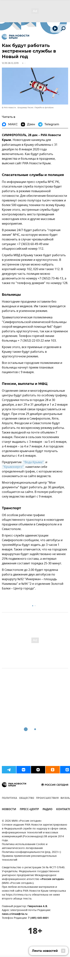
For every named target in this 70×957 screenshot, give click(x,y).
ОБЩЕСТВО (26, 798)
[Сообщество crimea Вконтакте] (23, 769)
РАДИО (47, 810)
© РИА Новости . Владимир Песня (17, 107)
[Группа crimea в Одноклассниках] (53, 769)
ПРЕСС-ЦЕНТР (29, 810)
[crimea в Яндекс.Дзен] (38, 769)
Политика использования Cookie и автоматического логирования (24, 846)
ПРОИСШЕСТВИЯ (47, 798)
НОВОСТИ (9, 810)
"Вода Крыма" (33, 462)
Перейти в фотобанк (44, 107)
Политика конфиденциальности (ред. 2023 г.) (31, 852)
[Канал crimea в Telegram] (9, 769)
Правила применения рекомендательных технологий (29, 858)
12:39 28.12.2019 (10, 63)
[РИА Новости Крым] (15, 36)
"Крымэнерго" (13, 467)
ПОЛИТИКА (9, 798)
